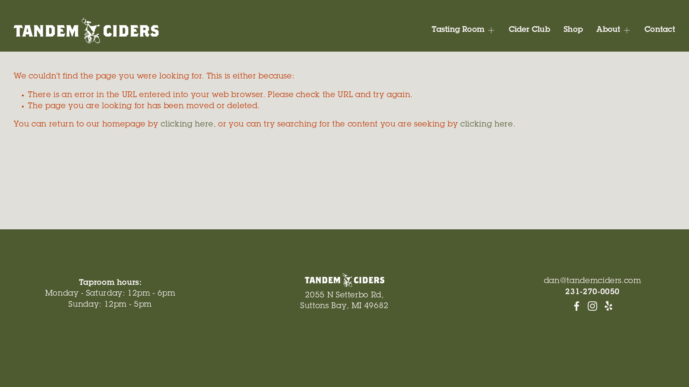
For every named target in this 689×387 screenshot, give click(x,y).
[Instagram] (592, 306)
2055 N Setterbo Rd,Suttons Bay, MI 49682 (344, 301)
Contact (660, 30)
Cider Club (529, 30)
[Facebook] (577, 306)
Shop (573, 30)
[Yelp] (608, 306)
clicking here (187, 125)
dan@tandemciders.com (592, 281)
